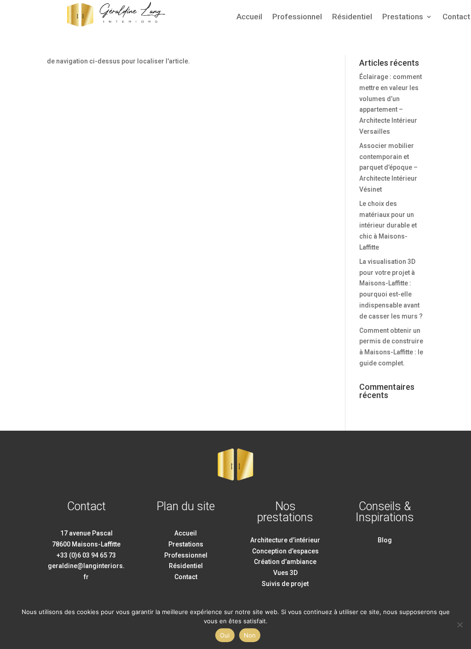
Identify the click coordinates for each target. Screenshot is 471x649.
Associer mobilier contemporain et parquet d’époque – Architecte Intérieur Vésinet (388, 167)
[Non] (459, 624)
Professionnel (297, 17)
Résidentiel (352, 17)
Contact (456, 17)
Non (250, 635)
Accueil (249, 17)
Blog (385, 540)
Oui (225, 635)
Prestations (402, 17)
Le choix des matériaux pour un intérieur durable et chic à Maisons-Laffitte (388, 225)
